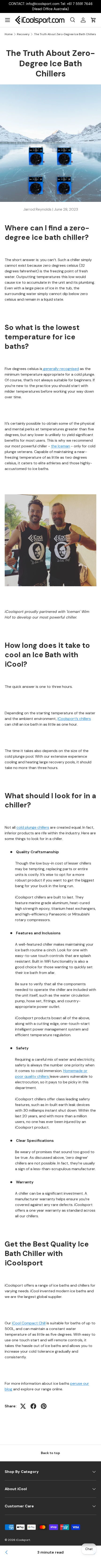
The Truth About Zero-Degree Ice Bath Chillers (65, 34)
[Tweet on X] (23, 1406)
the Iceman (60, 446)
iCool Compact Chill (29, 1323)
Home (8, 34)
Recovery (23, 34)
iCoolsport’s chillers (74, 718)
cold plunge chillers (32, 827)
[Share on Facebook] (33, 1406)
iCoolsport (23, 1540)
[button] (93, 20)
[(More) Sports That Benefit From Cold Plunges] (6, 1552)
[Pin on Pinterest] (44, 1406)
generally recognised (60, 368)
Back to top (50, 1453)
